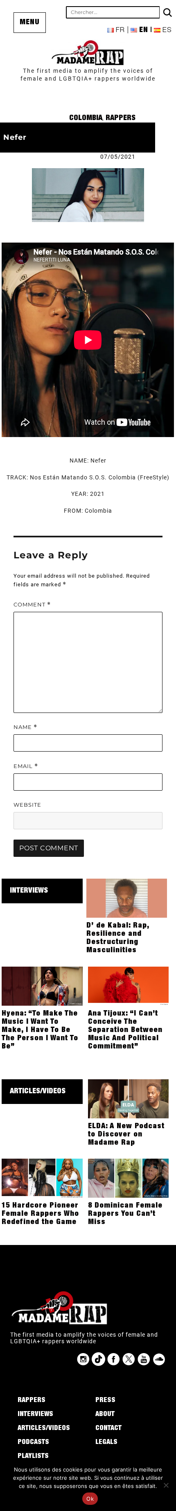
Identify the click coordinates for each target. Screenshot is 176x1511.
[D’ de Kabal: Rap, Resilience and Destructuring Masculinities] (126, 897)
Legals (106, 1442)
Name (25, 727)
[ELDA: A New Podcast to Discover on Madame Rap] (128, 1098)
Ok (90, 1498)
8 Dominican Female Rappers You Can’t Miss (125, 1214)
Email (26, 766)
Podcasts (33, 1442)
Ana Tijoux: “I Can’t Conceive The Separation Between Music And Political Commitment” (125, 1030)
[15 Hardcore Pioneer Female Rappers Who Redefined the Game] (42, 1178)
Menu (30, 22)
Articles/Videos (37, 1091)
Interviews (29, 891)
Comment (32, 604)
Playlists (33, 1456)
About (105, 1415)
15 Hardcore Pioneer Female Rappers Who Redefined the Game (40, 1214)
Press (105, 1401)
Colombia (85, 118)
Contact (108, 1428)
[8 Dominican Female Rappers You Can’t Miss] (128, 1178)
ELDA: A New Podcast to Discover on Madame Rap (126, 1135)
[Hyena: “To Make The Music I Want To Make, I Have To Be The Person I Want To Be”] (42, 985)
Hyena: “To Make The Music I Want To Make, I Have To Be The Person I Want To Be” (40, 1030)
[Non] (166, 1485)
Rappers (120, 118)
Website (27, 804)
